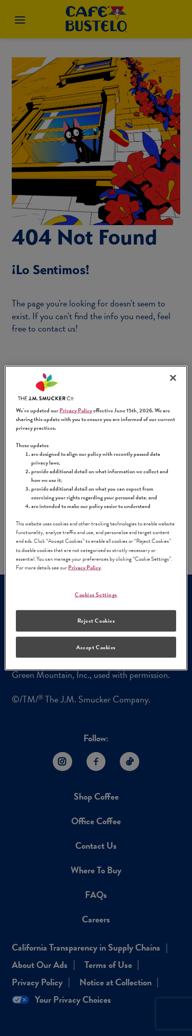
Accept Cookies (96, 647)
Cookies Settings (96, 594)
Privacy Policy (75, 410)
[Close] (173, 377)
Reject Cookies (96, 620)
